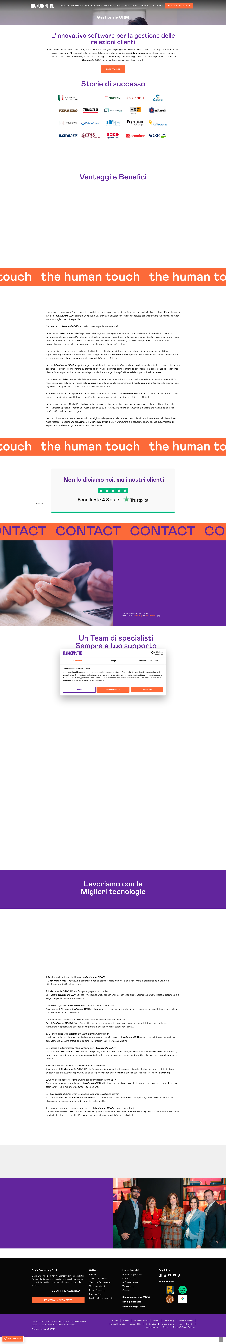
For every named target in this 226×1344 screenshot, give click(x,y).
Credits (115, 1321)
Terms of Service (150, 616)
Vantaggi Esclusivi (186, 1324)
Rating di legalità (131, 1302)
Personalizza (111, 690)
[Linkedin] (160, 1275)
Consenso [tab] (77, 661)
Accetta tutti (147, 690)
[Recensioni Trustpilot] (182, 1290)
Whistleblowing (152, 1327)
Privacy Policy (137, 616)
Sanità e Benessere (98, 1278)
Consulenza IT (92, 6)
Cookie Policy (169, 1321)
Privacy (156, 1321)
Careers (126, 1290)
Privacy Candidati (186, 1321)
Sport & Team (95, 1294)
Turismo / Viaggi (97, 1286)
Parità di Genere (167, 1324)
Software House (112, 6)
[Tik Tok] (179, 1275)
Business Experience (71, 6)
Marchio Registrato (133, 1306)
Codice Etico (151, 1324)
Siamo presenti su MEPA (136, 1297)
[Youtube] (174, 1275)
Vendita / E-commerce (99, 1282)
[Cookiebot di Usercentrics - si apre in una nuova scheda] (153, 653)
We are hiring (14, 1339)
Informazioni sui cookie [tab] (148, 661)
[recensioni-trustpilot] (113, 491)
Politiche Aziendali (141, 1321)
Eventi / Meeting (97, 1290)
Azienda (157, 6)
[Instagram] (165, 1275)
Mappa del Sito (135, 1324)
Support (126, 1321)
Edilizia (92, 1274)
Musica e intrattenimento (101, 1298)
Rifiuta (79, 690)
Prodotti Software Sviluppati (184, 1327)
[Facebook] (169, 1275)
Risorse (145, 6)
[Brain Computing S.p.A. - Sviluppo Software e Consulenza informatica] (42, 6)
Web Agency (131, 6)
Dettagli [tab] (113, 661)
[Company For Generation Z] (170, 1299)
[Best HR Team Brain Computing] (170, 1290)
